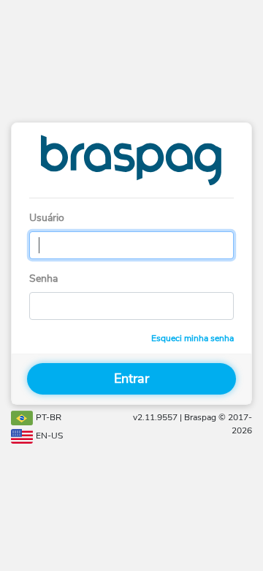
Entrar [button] (131, 378)
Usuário (46, 218)
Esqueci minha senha (192, 338)
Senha (43, 279)
